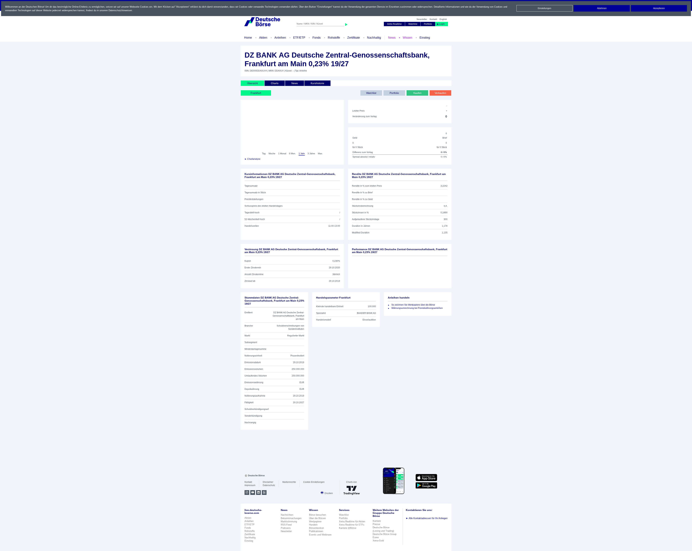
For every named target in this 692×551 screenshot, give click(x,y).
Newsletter (422, 19)
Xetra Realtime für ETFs (351, 524)
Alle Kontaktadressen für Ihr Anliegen (426, 518)
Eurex (376, 537)
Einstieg (425, 37)
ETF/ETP (299, 37)
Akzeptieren (659, 8)
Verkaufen (440, 93)
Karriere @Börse (347, 528)
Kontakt (433, 19)
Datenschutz (269, 485)
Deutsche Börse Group (384, 534)
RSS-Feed (286, 524)
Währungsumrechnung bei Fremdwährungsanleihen (417, 308)
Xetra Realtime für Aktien (352, 521)
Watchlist (412, 24)
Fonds (316, 37)
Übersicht (252, 83)
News (392, 37)
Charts (274, 83)
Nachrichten (287, 514)
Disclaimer (268, 482)
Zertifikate (353, 37)
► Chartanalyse (252, 159)
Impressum (250, 485)
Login (442, 24)
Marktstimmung (289, 521)
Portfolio (428, 24)
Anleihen (280, 37)
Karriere (377, 521)
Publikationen (316, 531)
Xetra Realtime (394, 24)
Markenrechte (289, 482)
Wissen (407, 37)
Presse (376, 524)
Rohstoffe (334, 37)
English (443, 19)
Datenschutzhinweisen (120, 10)
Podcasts (286, 528)
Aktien (263, 37)
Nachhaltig (374, 37)
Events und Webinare (320, 534)
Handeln (313, 524)
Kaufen (417, 93)
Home (248, 37)
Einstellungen (544, 8)
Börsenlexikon (316, 528)
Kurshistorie (317, 83)
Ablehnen (602, 8)
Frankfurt (256, 93)
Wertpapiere (315, 521)
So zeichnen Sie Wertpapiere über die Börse (413, 305)
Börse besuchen (317, 514)
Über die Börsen (317, 518)
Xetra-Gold (378, 540)
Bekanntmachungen (291, 518)
